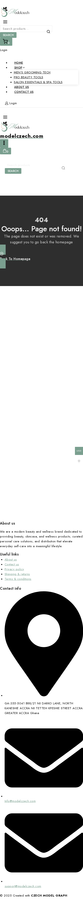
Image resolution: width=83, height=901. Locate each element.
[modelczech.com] (41, 12)
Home (18, 63)
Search (8, 35)
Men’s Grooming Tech (32, 72)
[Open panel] (5, 21)
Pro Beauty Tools (28, 77)
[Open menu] (4, 143)
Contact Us (24, 92)
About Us (21, 87)
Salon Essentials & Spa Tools (38, 82)
